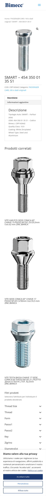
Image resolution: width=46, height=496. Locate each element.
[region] (23, 473)
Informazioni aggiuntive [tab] (17, 102)
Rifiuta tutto (23, 490)
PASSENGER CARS (17, 18)
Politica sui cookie (35, 470)
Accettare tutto (23, 477)
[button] (37, 29)
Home (7, 18)
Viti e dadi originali (18, 90)
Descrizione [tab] (12, 98)
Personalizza (23, 483)
